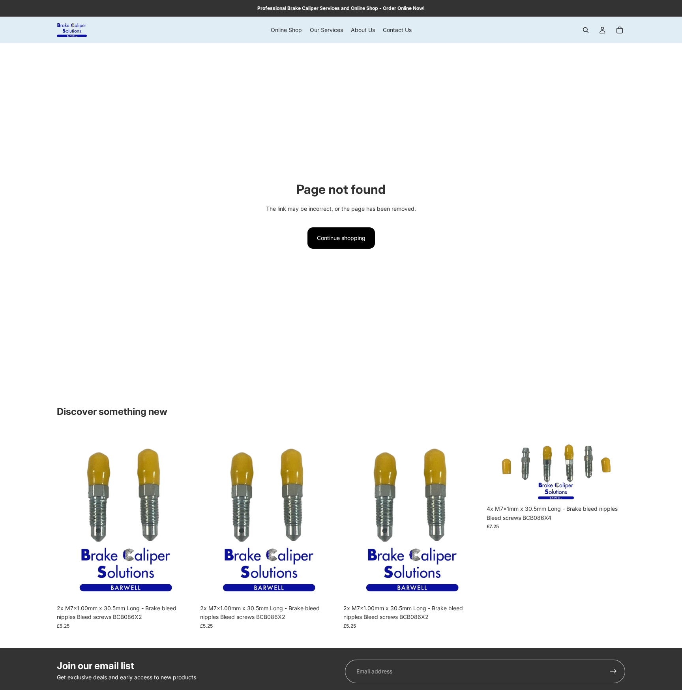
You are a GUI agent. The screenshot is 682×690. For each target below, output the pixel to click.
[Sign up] (613, 671)
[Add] (183, 588)
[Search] (585, 30)
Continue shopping (341, 237)
